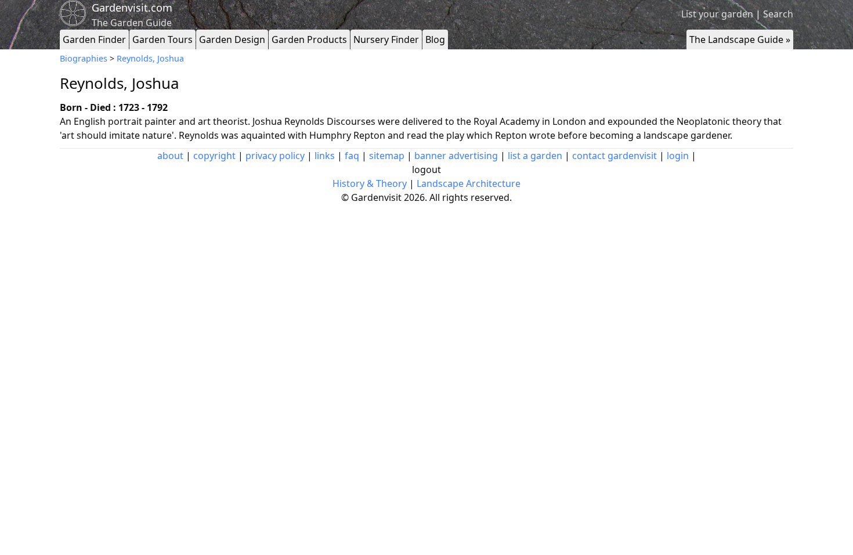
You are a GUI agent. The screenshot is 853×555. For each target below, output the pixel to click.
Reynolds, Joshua (150, 58)
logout (426, 169)
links (325, 155)
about (170, 155)
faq (352, 155)
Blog (435, 39)
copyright (214, 155)
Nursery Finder (386, 39)
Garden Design (232, 39)
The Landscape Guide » (739, 39)
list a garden (535, 155)
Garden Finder (94, 39)
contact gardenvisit (614, 155)
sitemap (386, 155)
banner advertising (456, 155)
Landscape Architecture (469, 183)
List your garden (717, 14)
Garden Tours (162, 39)
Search (778, 14)
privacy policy (275, 155)
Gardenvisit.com (132, 8)
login (678, 155)
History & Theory (369, 183)
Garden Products (309, 39)
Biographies (83, 58)
